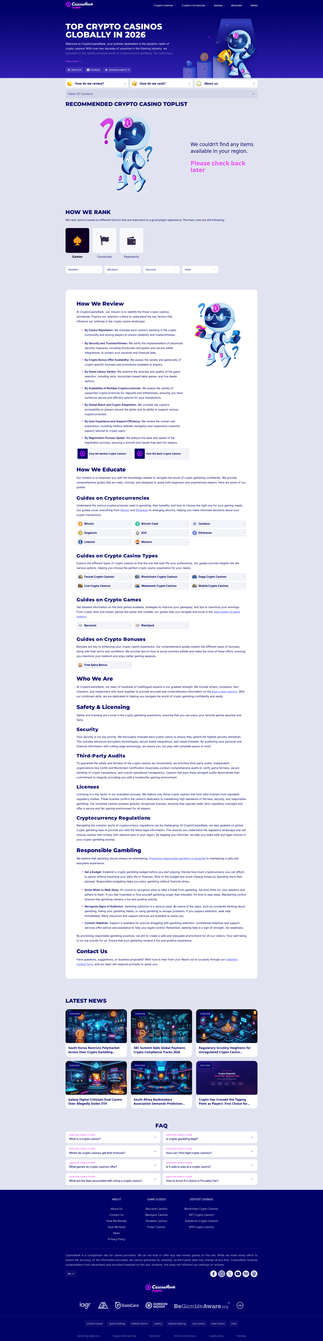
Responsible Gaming (124, 1335)
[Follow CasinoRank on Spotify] (246, 1273)
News (254, 5)
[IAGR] (85, 1305)
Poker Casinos (156, 1227)
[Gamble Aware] (202, 1305)
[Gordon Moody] (156, 1305)
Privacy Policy (116, 1239)
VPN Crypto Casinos (201, 1227)
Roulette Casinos (156, 1221)
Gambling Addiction (88, 1335)
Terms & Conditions (185, 1335)
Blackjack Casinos (156, 1215)
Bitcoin (124, 510)
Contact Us (117, 1215)
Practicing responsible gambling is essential (177, 858)
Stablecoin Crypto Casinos (201, 1221)
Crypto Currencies (193, 5)
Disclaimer (155, 1335)
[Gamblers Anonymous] (103, 1305)
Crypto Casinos (163, 5)
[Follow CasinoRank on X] (229, 1273)
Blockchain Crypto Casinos (201, 1209)
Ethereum (142, 510)
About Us (116, 1209)
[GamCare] (127, 1305)
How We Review (116, 1221)
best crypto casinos (224, 691)
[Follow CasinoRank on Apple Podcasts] (254, 1273)
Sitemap (241, 1335)
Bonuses (236, 5)
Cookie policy (216, 1335)
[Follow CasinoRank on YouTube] (237, 1273)
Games (218, 5)
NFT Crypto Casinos (201, 1215)
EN (69, 1273)
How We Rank (117, 1227)
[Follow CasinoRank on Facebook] (213, 1273)
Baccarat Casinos (156, 1209)
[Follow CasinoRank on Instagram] (221, 1273)
